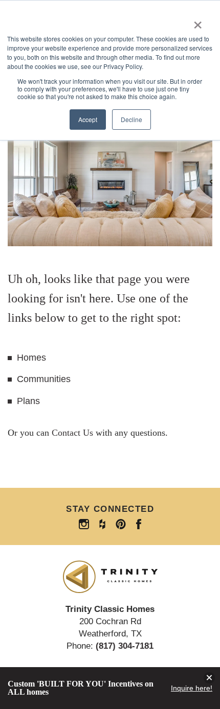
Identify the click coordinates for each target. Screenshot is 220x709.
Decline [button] (131, 119)
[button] (209, 677)
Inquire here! (191, 688)
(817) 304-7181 (124, 646)
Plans (28, 401)
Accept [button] (87, 119)
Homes (31, 357)
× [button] (198, 21)
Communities (44, 379)
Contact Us (72, 433)
